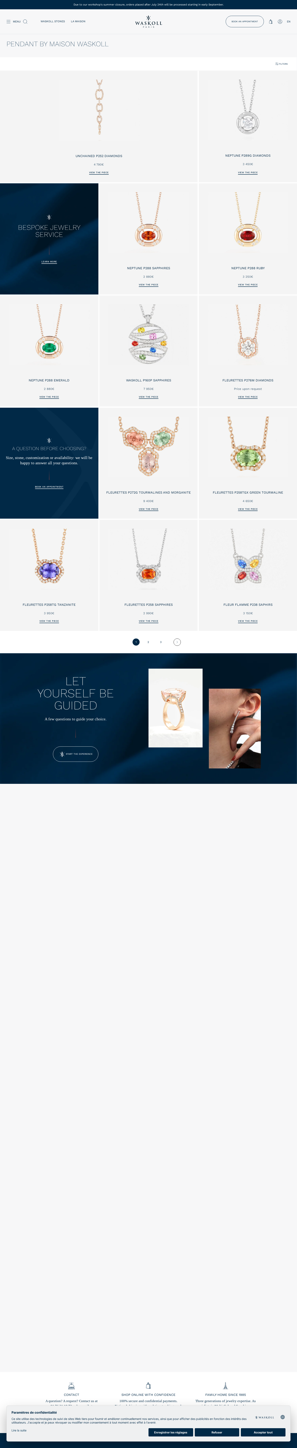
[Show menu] (8, 21)
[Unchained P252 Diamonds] (99, 110)
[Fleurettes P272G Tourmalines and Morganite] (148, 447)
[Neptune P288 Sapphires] (148, 222)
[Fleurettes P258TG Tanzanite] (49, 559)
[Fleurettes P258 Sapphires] (148, 559)
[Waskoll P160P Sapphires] (148, 335)
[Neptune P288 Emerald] (49, 335)
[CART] (270, 21)
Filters (283, 64)
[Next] (177, 642)
